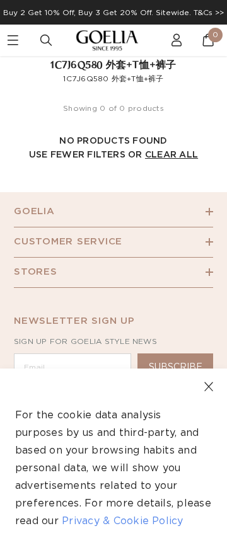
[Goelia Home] (113, 40)
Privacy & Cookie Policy (122, 521)
